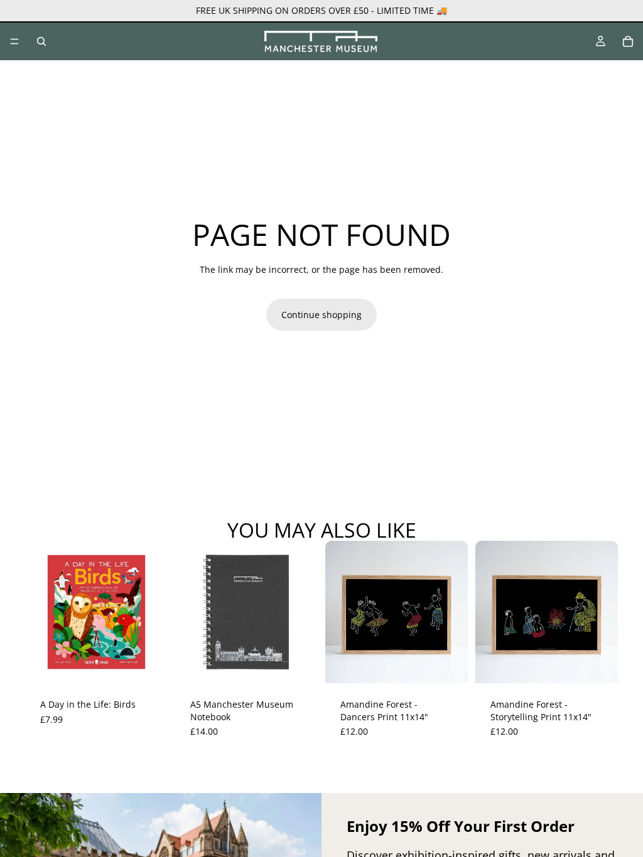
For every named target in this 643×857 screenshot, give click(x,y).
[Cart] (628, 41)
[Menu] (14, 41)
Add (158, 664)
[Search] (41, 41)
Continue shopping (321, 315)
